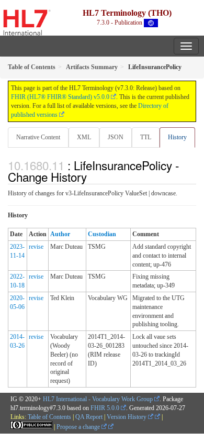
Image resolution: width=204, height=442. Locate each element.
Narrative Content (38, 137)
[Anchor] (92, 176)
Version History (127, 417)
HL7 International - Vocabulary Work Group (98, 399)
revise (36, 246)
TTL (145, 137)
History (177, 137)
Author (60, 234)
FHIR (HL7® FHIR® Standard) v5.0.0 (60, 97)
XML (84, 137)
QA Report (89, 417)
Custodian (102, 234)
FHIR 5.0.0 (104, 408)
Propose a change (78, 426)
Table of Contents (49, 417)
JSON (115, 137)
